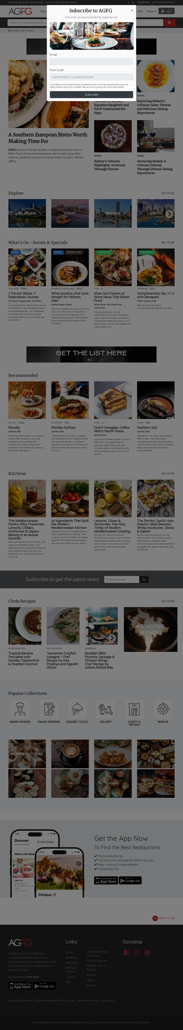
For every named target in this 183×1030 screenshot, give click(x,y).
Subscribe (91, 94)
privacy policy (96, 87)
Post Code (57, 70)
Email (53, 54)
